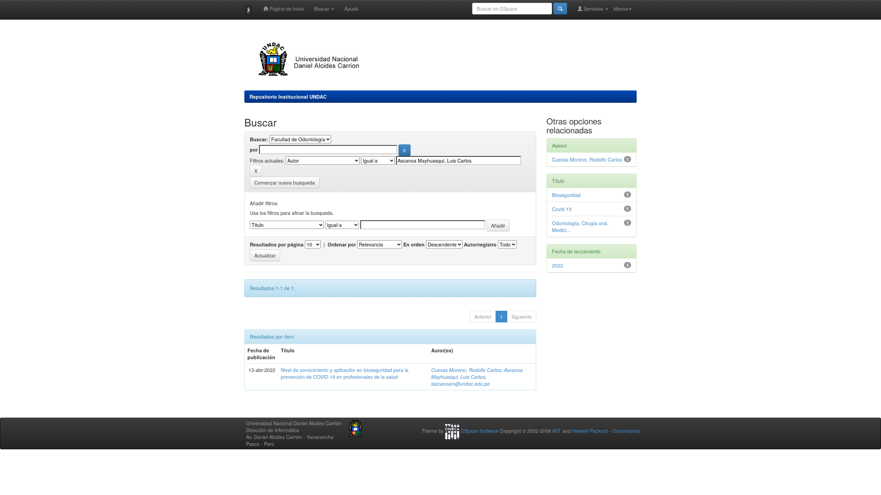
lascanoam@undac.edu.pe (460, 383)
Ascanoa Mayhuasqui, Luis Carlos (477, 373)
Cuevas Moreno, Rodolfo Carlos (466, 369)
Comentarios (626, 431)
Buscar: (259, 139)
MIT (556, 431)
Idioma (620, 8)
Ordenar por (342, 244)
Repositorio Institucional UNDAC (288, 96)
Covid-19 (562, 209)
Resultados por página (277, 244)
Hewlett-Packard (590, 431)
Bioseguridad (566, 194)
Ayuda (351, 8)
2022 (557, 265)
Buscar (322, 8)
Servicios (593, 8)
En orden (414, 244)
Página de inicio (286, 8)
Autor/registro (480, 244)
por (254, 149)
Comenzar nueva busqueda (284, 182)
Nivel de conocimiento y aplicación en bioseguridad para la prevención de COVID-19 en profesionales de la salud (344, 373)
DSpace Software (480, 431)
